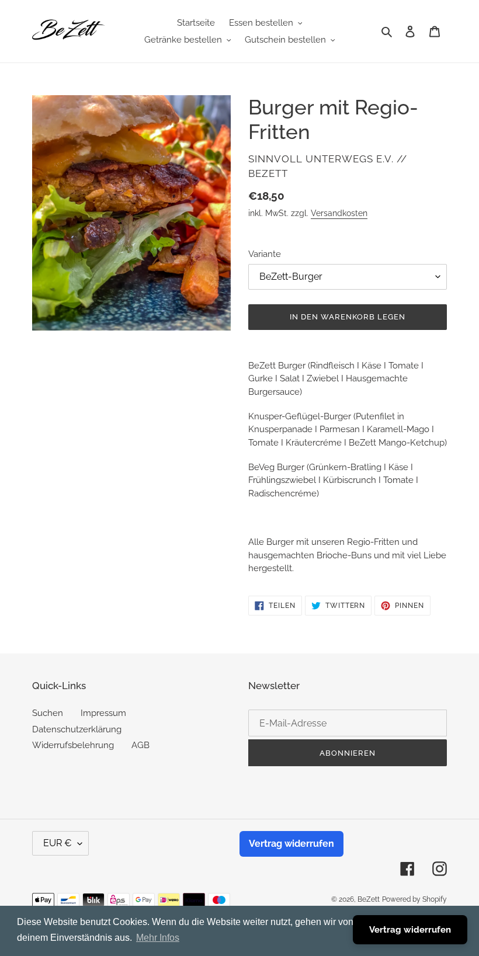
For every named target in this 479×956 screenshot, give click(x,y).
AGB (140, 745)
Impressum (103, 713)
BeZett (368, 899)
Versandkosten (339, 213)
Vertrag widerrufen (291, 843)
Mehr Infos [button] (157, 938)
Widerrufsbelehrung (73, 745)
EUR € (57, 843)
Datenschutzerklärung (77, 729)
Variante (264, 254)
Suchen (47, 713)
